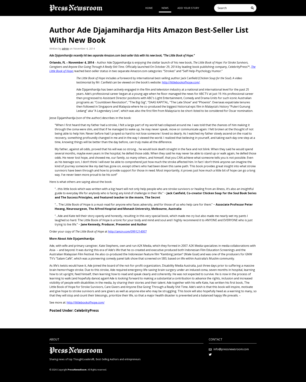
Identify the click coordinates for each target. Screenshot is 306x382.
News (165, 8)
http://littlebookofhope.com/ (181, 82)
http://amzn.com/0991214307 (127, 231)
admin (65, 48)
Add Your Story (188, 8)
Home (149, 8)
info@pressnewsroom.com (231, 349)
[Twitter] (210, 354)
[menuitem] (149, 8)
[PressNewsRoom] (76, 8)
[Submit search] (254, 8)
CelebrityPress (86, 310)
